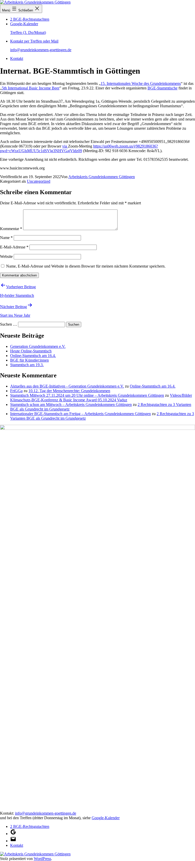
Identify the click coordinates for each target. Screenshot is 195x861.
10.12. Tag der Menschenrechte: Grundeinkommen (69, 391)
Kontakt (16, 58)
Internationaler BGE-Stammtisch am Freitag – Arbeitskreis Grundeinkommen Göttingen (80, 414)
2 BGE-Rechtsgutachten (29, 19)
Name (6, 237)
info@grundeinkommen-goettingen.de (45, 813)
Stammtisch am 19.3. (27, 365)
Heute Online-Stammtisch (31, 351)
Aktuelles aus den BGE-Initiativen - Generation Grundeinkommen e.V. (67, 386)
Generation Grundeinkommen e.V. (38, 346)
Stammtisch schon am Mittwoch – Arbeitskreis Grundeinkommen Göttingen (71, 404)
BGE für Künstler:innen (29, 360)
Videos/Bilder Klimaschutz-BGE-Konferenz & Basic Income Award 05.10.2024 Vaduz (101, 397)
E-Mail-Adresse (14, 247)
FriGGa (16, 391)
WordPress (42, 858)
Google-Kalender (106, 818)
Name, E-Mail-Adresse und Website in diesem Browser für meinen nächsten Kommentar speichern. (86, 266)
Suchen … (8, 324)
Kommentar (11, 229)
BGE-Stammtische (162, 88)
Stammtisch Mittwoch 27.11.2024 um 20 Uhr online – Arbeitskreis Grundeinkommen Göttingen (87, 395)
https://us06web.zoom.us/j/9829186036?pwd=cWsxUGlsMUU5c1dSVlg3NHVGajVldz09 (79, 148)
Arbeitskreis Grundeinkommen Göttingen (101, 177)
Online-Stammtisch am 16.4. (33, 355)
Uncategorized (38, 181)
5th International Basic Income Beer (30, 88)
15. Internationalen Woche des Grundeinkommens (141, 83)
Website (6, 256)
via (65, 146)
